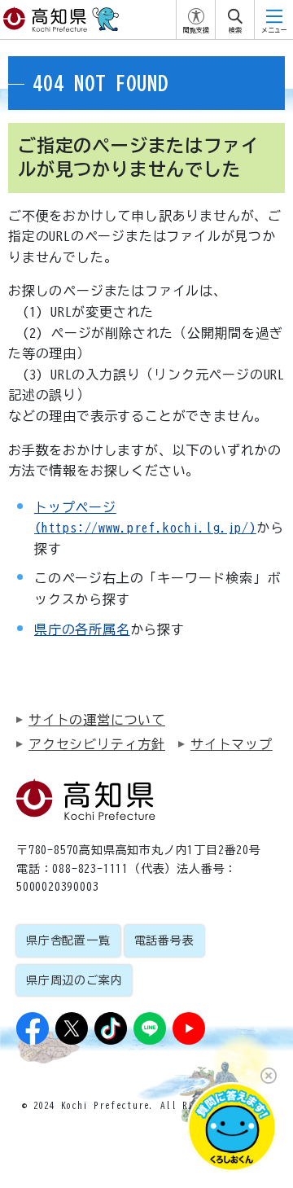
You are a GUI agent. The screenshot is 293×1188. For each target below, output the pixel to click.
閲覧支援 (196, 30)
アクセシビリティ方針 (96, 744)
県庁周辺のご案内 (74, 980)
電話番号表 (164, 940)
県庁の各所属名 (82, 629)
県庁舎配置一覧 (68, 940)
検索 (235, 30)
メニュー (274, 30)
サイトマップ (231, 744)
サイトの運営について (96, 719)
